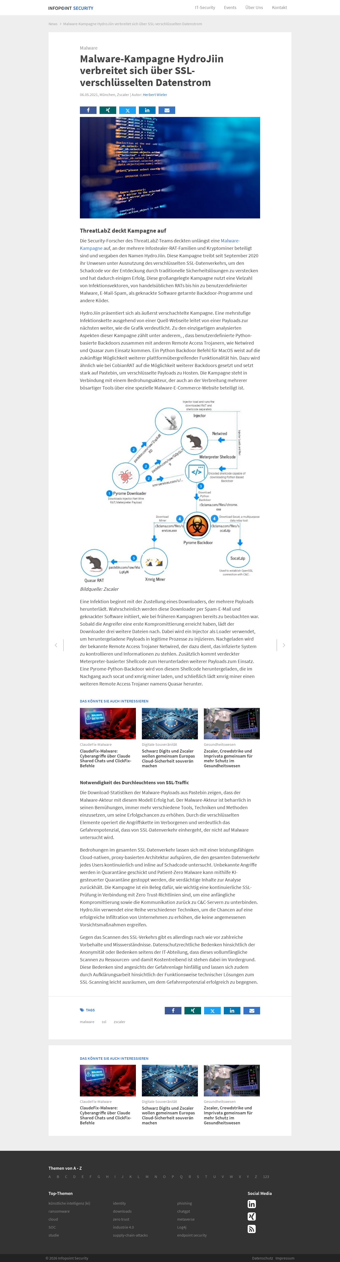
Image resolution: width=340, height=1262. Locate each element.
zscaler (119, 1021)
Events (230, 7)
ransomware (59, 1211)
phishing (184, 1203)
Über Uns (254, 7)
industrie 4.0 (123, 1227)
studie (54, 1235)
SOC (52, 1227)
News (53, 23)
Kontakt (279, 7)
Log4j (181, 1227)
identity (119, 1203)
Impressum (285, 1258)
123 (266, 1176)
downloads (122, 1211)
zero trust (121, 1219)
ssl (104, 1021)
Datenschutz (262, 1258)
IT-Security (205, 7)
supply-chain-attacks (130, 1235)
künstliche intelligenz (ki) (69, 1203)
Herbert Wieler (155, 94)
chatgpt (183, 1211)
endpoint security (192, 1235)
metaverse (186, 1219)
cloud (53, 1219)
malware (87, 1021)
